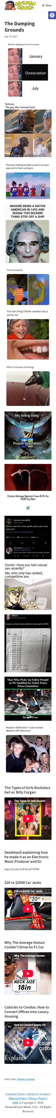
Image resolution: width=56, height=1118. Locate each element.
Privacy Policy (38, 1098)
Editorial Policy (18, 1098)
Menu (49, 5)
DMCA (17, 1102)
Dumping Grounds (26, 1079)
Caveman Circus (15, 1094)
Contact (44, 1094)
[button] (52, 15)
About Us (32, 1094)
